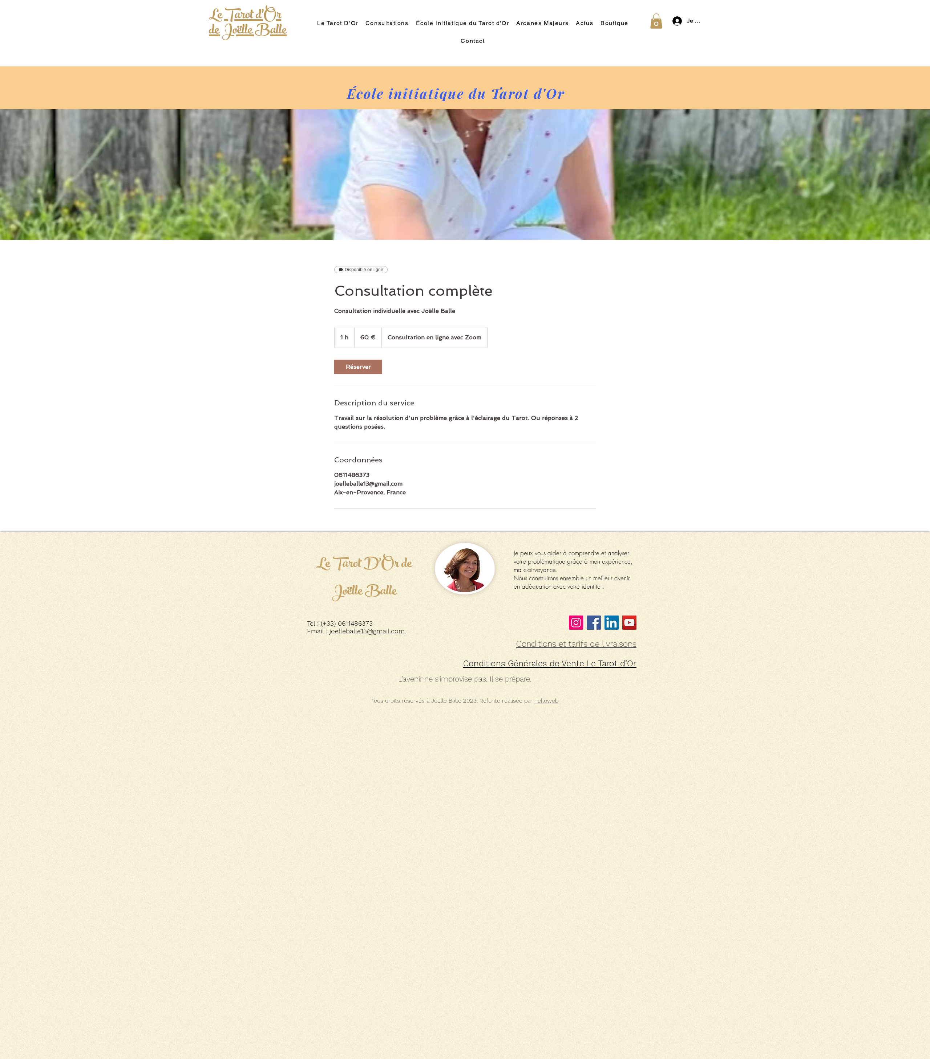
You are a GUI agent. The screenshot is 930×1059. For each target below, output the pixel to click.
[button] (656, 21)
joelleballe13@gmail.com (367, 631)
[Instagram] (576, 623)
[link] (358, 367)
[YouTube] (629, 623)
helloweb (546, 700)
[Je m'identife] (675, 21)
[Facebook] (594, 623)
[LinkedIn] (611, 623)
